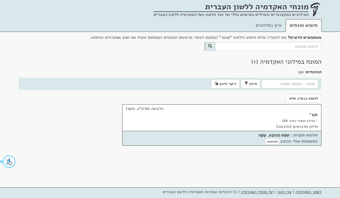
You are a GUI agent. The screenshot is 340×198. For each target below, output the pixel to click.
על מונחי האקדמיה (257, 192)
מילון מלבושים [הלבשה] (297, 127)
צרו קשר (284, 192)
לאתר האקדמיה (308, 192)
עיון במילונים (269, 25)
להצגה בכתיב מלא (303, 98)
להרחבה (272, 141)
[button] (8, 161)
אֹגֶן (315, 115)
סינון (252, 83)
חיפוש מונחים (303, 25)
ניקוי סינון (227, 83)
